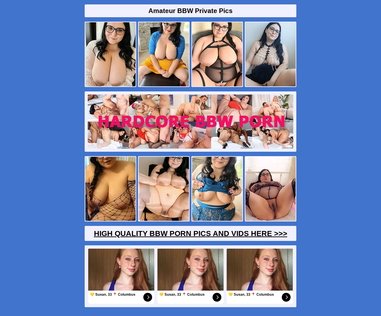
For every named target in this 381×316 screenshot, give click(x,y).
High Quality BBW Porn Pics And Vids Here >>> (190, 233)
